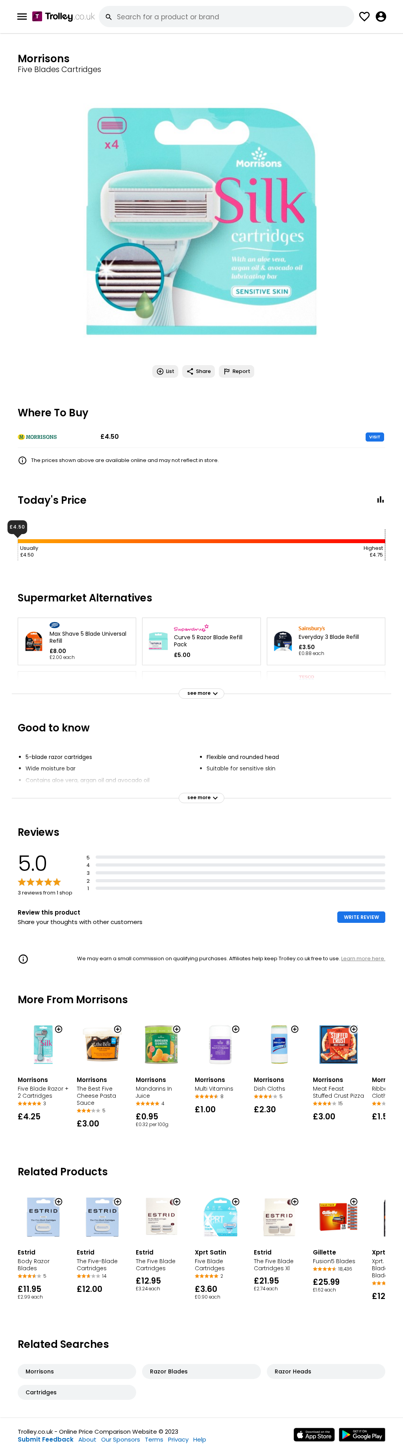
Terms (154, 1439)
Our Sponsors (120, 1439)
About (87, 1439)
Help (199, 1439)
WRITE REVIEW (361, 917)
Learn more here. (363, 958)
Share (203, 371)
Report (241, 371)
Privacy (178, 1439)
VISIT (375, 437)
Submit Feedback (46, 1439)
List (170, 371)
